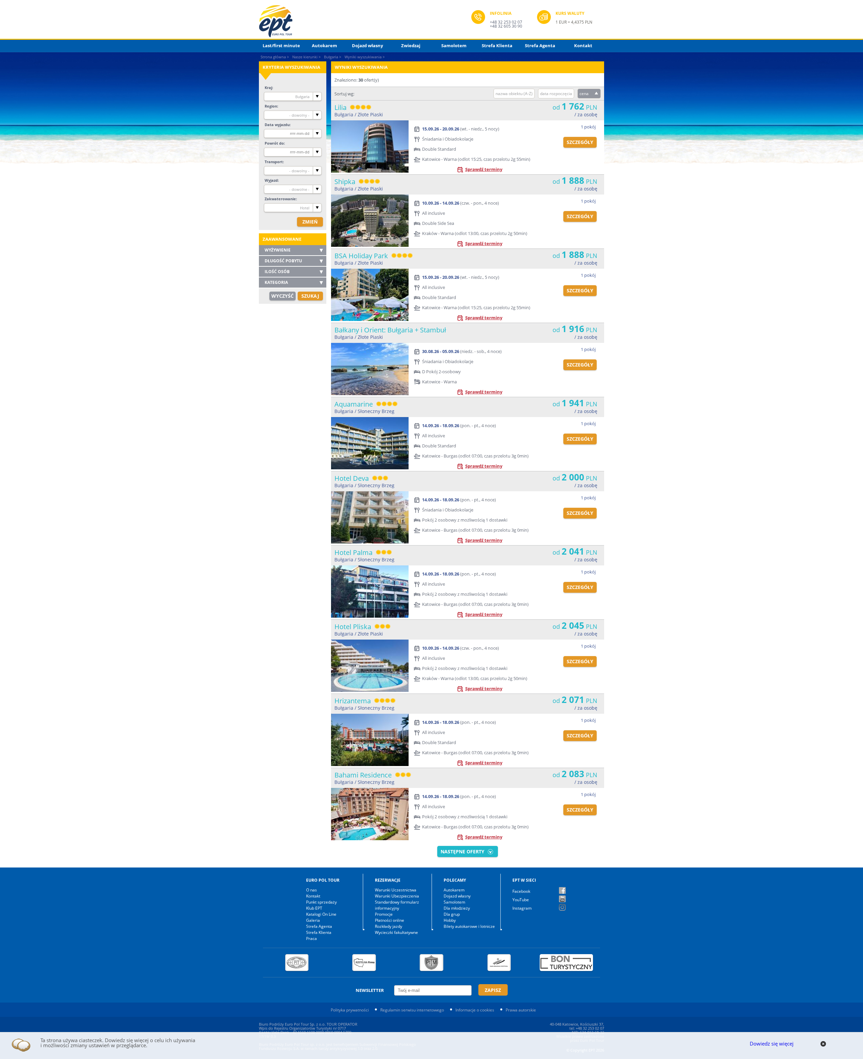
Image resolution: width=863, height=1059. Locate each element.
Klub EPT (314, 908)
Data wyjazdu (277, 124)
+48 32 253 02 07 (506, 22)
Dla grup (452, 914)
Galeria (313, 920)
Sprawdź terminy (483, 169)
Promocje (384, 914)
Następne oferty (462, 851)
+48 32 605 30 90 (506, 26)
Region (271, 106)
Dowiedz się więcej (772, 1043)
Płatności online (389, 920)
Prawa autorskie (521, 1010)
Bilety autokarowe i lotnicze (469, 926)
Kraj (268, 87)
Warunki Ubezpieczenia (397, 896)
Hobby (450, 920)
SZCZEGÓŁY (580, 142)
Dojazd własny (367, 45)
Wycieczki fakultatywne (396, 932)
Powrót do (274, 143)
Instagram (522, 908)
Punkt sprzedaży (321, 902)
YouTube (520, 900)
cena (584, 93)
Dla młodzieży (457, 908)
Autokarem (324, 45)
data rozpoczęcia (556, 93)
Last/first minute (281, 45)
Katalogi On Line (321, 914)
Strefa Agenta (540, 45)
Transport (274, 161)
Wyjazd (271, 180)
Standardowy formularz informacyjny (397, 905)
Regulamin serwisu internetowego (412, 1010)
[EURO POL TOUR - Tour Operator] (365, 21)
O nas (311, 890)
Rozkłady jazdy (388, 926)
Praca (311, 938)
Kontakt (583, 45)
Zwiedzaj (410, 45)
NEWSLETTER (370, 990)
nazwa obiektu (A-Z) (514, 93)
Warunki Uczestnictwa (395, 890)
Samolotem (454, 45)
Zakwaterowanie (280, 198)
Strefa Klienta (497, 45)
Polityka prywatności (350, 1010)
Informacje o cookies (474, 1010)
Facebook (521, 891)
